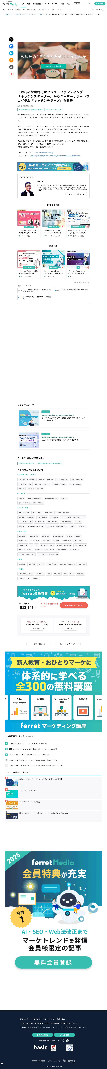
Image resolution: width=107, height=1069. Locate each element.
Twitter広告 (46, 536)
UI (31, 545)
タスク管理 (82, 564)
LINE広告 (78, 536)
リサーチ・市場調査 (75, 484)
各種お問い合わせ (25, 1027)
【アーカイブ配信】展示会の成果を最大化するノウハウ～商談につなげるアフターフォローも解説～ (28, 231)
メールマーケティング (25, 484)
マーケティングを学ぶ (26, 1023)
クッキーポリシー (58, 1027)
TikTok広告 (45, 541)
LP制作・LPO (48, 513)
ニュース (21, 578)
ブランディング (52, 564)
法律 (65, 574)
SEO (4, 9)
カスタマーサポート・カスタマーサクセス (31, 109)
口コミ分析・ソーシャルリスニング (57, 526)
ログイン (90, 3)
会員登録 (101, 4)
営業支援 (21, 526)
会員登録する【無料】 (74, 605)
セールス (63, 498)
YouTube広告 (35, 541)
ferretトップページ (67, 644)
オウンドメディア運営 (47, 545)
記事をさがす (24, 1019)
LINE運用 (69, 536)
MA (39, 9)
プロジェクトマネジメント (67, 564)
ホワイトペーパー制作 (25, 550)
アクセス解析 (54, 517)
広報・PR (21, 489)
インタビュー (60, 9)
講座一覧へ (36, 629)
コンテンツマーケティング (53, 109)
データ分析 (51, 9)
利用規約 (34, 1027)
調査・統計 (80, 574)
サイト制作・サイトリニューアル (71, 541)
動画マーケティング (77, 479)
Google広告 (22, 536)
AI (78, 267)
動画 (62, 4)
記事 (23, 4)
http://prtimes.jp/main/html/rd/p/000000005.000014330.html (56, 155)
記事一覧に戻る (39, 644)
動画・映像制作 (42, 517)
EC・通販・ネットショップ (35, 526)
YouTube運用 (23, 541)
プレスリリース (82, 1027)
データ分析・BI (53, 267)
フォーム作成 (36, 513)
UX (36, 545)
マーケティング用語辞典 (52, 1023)
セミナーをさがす (49, 1019)
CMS (23, 9)
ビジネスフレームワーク (26, 574)
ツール (47, 4)
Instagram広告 (58, 536)
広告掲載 (77, 4)
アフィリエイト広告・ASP (35, 489)
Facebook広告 (34, 536)
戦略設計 (21, 498)
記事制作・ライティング (64, 545)
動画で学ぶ (61, 1019)
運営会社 (67, 1027)
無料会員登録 (43, 1035)
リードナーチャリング (51, 498)
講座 (68, 4)
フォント (73, 526)
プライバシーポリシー (45, 1027)
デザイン (37, 550)
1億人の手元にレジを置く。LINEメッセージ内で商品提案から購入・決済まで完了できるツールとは (53, 231)
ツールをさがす (36, 1019)
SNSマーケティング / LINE (52, 236)
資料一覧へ (70, 629)
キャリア (41, 564)
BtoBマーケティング (60, 484)
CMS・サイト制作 (24, 513)
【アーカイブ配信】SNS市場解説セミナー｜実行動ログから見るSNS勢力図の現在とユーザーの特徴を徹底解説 (28, 272)
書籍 (49, 574)
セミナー (55, 4)
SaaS (72, 574)
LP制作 (44, 9)
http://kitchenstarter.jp (43, 152)
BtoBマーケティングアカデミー (70, 1023)
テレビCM (56, 541)
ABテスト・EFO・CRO (62, 513)
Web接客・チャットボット (26, 517)
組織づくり (32, 564)
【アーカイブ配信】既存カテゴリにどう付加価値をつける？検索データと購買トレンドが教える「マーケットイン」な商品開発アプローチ (53, 272)
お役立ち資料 (37, 4)
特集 (28, 4)
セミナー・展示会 (29, 227)
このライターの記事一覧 (76, 194)
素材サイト (82, 526)
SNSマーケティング (53, 227)
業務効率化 (22, 564)
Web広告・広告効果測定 (46, 479)
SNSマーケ (10, 9)
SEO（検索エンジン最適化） (78, 227)
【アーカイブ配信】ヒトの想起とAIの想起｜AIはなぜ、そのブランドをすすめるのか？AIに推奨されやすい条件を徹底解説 (77, 272)
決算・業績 (57, 574)
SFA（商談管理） (66, 522)
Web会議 (77, 522)
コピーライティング (80, 545)
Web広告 (17, 9)
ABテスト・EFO (31, 9)
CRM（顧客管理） (53, 522)
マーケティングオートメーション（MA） (73, 517)
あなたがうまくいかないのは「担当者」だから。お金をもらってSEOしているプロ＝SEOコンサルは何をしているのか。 (77, 231)
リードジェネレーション (34, 498)
